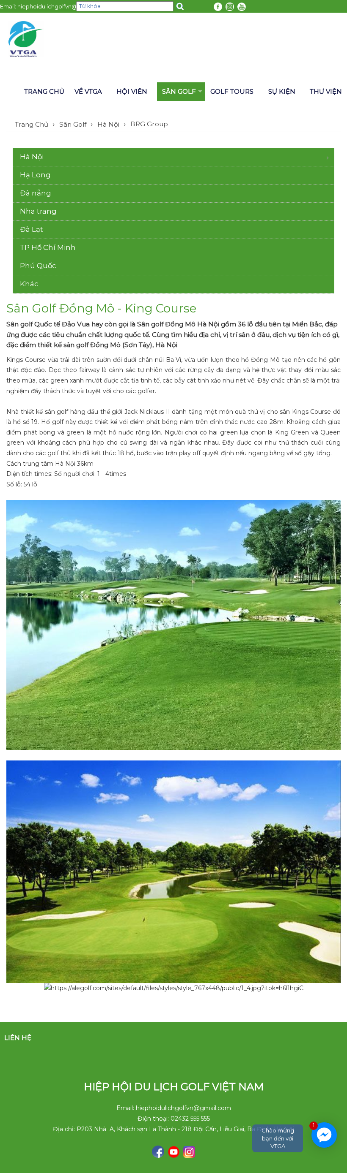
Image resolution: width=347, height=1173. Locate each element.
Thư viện (326, 91)
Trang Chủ (31, 124)
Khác (29, 284)
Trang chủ (44, 91)
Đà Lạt (31, 229)
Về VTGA (88, 91)
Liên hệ (17, 1038)
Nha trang (38, 211)
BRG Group (149, 124)
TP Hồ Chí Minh (48, 247)
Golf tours (231, 91)
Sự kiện (281, 91)
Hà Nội (108, 124)
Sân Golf (179, 91)
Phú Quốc (38, 265)
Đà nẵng (35, 193)
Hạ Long (35, 175)
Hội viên (131, 91)
